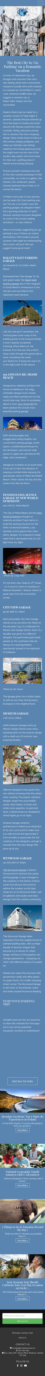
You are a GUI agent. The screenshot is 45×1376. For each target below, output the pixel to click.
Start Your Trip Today (22, 1081)
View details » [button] (22, 1130)
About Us (22, 1338)
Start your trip (22, 1321)
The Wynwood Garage (14, 870)
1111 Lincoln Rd (25, 404)
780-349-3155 (23, 1350)
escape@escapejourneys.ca (23, 1348)
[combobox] (22, 1315)
